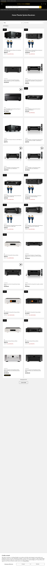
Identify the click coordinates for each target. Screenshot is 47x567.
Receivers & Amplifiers (13, 9)
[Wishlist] (43, 3)
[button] (1, 4)
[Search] (40, 7)
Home (2, 9)
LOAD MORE (23, 382)
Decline (37, 564)
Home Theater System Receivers (23, 9)
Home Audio (6, 9)
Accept (23, 564)
